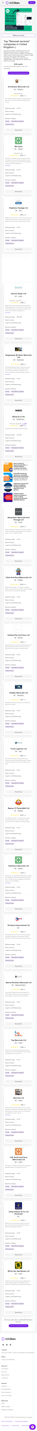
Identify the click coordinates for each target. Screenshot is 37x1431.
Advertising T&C (26, 1425)
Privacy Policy (5, 1425)
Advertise (4, 1386)
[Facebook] (3, 1345)
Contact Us (4, 1378)
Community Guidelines (21, 1421)
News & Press (5, 1375)
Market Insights (5, 1406)
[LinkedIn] (10, 1345)
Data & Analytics (6, 1392)
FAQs (2, 1403)
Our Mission (4, 1368)
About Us (4, 1372)
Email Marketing (6, 1389)
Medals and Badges (7, 1409)
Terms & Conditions (7, 1421)
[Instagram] (7, 1345)
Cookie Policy (15, 1425)
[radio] (11, 95)
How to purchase (6, 1395)
